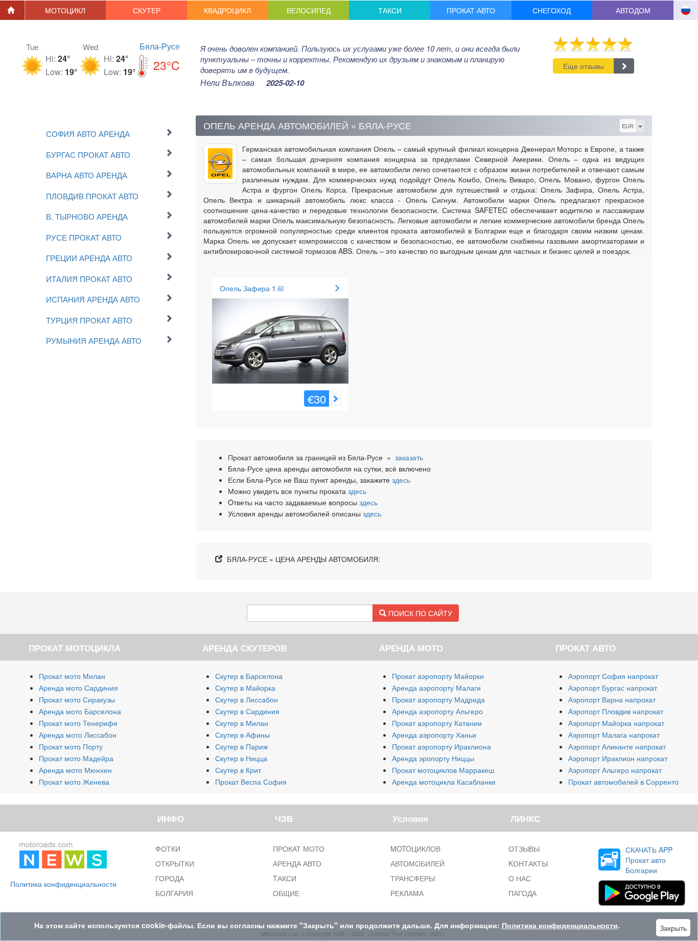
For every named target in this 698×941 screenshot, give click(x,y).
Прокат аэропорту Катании (437, 723)
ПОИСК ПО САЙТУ (419, 613)
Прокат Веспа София (251, 782)
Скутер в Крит (238, 770)
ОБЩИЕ (286, 893)
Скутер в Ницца (241, 758)
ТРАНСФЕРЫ (412, 878)
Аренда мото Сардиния (78, 688)
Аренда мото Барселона (80, 711)
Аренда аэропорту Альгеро (437, 711)
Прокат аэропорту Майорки (438, 676)
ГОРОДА (169, 878)
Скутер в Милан (241, 723)
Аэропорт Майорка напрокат (616, 723)
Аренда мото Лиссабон (78, 735)
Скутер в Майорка (245, 688)
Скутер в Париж (241, 746)
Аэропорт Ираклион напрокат (617, 758)
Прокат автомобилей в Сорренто (623, 782)
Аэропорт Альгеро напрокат (615, 770)
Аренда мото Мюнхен (75, 770)
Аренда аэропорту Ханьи (434, 735)
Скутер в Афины (242, 735)
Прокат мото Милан (72, 676)
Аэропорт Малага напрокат (614, 735)
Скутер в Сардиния (247, 711)
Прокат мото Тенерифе (78, 723)
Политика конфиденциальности (63, 884)
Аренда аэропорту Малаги (436, 688)
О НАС (519, 878)
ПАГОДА (522, 893)
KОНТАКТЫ (528, 863)
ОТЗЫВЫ (524, 848)
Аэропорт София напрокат (613, 676)
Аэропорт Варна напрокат (612, 699)
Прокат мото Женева (74, 782)
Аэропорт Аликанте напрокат (617, 746)
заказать (409, 457)
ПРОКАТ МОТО (298, 848)
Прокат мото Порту (71, 746)
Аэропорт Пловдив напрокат (615, 711)
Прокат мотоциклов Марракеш (443, 770)
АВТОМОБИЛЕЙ (417, 863)
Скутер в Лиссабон (246, 699)
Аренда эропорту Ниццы (433, 758)
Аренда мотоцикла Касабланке (444, 782)
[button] (65, 10)
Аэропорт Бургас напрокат (612, 688)
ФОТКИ (167, 848)
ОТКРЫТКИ (174, 863)
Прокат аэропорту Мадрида (438, 699)
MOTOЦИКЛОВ (415, 848)
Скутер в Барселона (249, 676)
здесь (401, 480)
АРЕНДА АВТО (297, 863)
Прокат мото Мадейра (76, 758)
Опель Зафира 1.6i (252, 288)
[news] (63, 853)
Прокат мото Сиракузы (77, 699)
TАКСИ (284, 878)
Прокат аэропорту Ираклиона (441, 746)
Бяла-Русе (159, 46)
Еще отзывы (583, 66)
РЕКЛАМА (407, 893)
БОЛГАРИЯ (174, 893)
